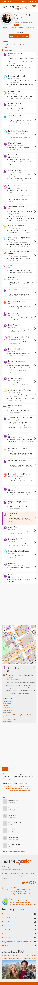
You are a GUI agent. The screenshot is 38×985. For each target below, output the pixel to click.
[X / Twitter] (23, 882)
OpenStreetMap (25, 663)
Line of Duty (6, 926)
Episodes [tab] (13, 769)
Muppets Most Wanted (10, 719)
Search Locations (10, 1)
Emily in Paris (6, 922)
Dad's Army (6, 914)
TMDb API (22, 851)
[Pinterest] (32, 1)
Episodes (25, 36)
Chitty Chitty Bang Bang (10, 918)
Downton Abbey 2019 (9, 938)
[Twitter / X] (30, 1)
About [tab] (5, 769)
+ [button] (4, 627)
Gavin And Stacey (8, 710)
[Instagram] (35, 1)
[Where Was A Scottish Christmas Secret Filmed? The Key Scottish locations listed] (19, 969)
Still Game (5, 946)
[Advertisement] (19, 605)
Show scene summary (12, 50)
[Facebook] (27, 1)
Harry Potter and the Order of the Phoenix (16, 942)
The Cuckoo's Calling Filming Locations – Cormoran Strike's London (17, 792)
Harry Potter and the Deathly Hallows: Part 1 (17, 715)
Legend (5, 706)
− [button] (4, 630)
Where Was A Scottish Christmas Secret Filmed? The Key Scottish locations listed (19, 957)
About (23, 1)
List (11, 36)
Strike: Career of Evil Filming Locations (16, 789)
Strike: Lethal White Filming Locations (16, 786)
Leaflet (17, 663)
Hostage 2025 (7, 701)
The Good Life (7, 930)
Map (17, 36)
